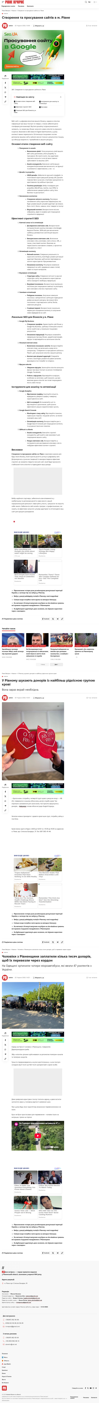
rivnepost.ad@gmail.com (23, 1302)
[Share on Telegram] (5, 97)
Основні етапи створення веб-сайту (24, 102)
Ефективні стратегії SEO (23, 107)
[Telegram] (96, 1388)
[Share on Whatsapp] (5, 92)
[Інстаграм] (93, 1388)
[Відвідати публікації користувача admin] (5, 26)
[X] (88, 1388)
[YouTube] (90, 1388)
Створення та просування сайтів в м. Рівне (28, 454)
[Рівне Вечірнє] (17, 2)
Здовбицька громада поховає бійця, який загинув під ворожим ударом (13, 651)
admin (11, 25)
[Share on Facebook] (5, 83)
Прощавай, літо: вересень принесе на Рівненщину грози (84, 651)
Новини (6, 13)
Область (18, 645)
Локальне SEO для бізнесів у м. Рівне (25, 111)
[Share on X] (5, 87)
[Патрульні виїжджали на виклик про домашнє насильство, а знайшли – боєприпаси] (61, 640)
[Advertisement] (38, 481)
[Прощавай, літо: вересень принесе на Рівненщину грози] (86, 640)
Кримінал (54, 645)
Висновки (44, 107)
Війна (4, 645)
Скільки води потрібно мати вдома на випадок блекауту (35, 600)
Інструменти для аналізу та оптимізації (49, 102)
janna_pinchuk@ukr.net (35, 1300)
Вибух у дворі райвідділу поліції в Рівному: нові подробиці (36, 596)
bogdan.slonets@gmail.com (31, 1298)
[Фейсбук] (85, 1388)
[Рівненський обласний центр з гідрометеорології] (77, 657)
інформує (22, 806)
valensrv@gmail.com (32, 1296)
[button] (3, 2)
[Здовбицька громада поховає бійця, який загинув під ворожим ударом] (13, 640)
